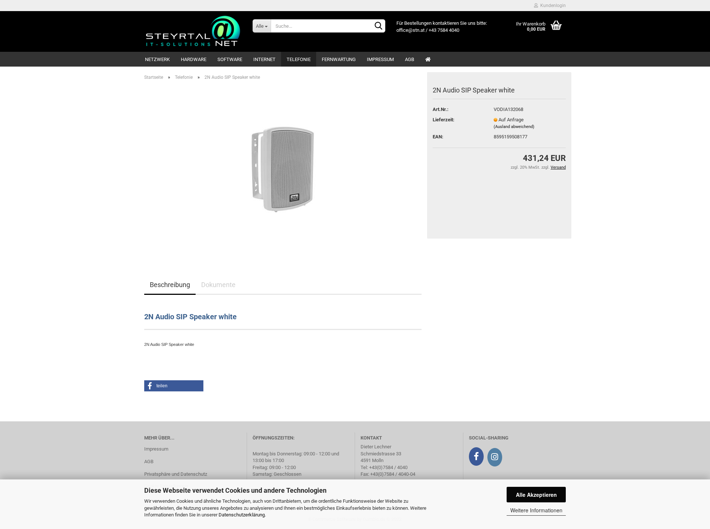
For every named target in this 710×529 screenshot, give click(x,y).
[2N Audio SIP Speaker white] (283, 169)
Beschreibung (170, 285)
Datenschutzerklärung (242, 515)
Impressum (380, 59)
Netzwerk (157, 59)
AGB (409, 59)
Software (229, 59)
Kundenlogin (552, 5)
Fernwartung (339, 59)
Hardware (193, 59)
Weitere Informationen (536, 510)
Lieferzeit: (443, 119)
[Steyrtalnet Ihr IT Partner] (192, 31)
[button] (173, 385)
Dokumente (218, 285)
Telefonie (299, 59)
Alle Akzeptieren (536, 494)
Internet (264, 59)
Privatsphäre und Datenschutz (175, 474)
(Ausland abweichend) (514, 126)
